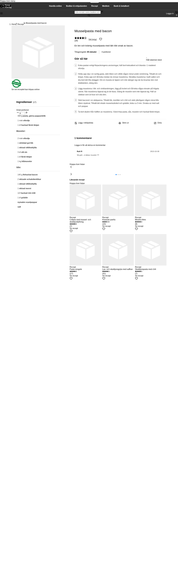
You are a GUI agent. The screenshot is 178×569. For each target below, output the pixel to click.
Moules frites (140, 220)
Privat (7, 5)
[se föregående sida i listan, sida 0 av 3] (71, 167)
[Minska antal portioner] (17, 113)
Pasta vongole (76, 269)
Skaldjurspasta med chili (145, 269)
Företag (8, 7)
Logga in (170, 13)
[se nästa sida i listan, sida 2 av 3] (71, 174)
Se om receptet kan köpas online (26, 89)
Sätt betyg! (93, 39)
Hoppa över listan (77, 164)
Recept (21, 24)
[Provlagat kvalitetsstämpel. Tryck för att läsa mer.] (16, 87)
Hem (14, 24)
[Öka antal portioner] (26, 113)
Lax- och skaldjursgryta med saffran (117, 269)
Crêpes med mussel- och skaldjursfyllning (80, 221)
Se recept (74, 228)
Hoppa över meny (7, 1)
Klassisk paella (108, 220)
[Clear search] (102, 11)
